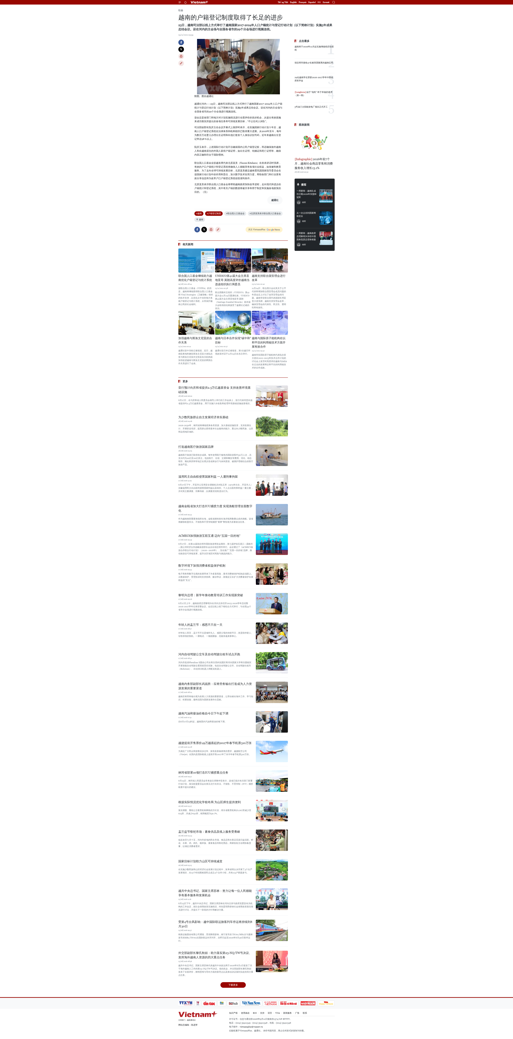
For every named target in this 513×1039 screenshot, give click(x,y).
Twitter (181, 49)
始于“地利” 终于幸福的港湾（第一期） (313, 94)
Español (312, 2)
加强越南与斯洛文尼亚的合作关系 (195, 340)
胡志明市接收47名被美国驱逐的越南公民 (314, 62)
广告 (297, 1013)
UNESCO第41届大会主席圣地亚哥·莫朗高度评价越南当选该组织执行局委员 (232, 280)
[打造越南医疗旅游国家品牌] (272, 455)
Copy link (181, 63)
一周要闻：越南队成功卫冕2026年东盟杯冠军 (306, 194)
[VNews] (198, 1003)
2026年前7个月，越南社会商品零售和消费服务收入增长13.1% (314, 163)
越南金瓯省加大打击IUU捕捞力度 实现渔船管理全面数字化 (215, 508)
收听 (304, 202)
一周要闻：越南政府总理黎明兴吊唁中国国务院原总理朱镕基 (306, 236)
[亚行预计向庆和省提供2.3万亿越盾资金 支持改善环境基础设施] (272, 396)
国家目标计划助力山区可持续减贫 (200, 861)
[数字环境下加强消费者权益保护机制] (272, 574)
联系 (305, 1013)
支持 (262, 1013)
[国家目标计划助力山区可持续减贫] (272, 869)
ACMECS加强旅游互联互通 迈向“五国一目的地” (209, 535)
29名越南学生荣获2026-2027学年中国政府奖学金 (314, 79)
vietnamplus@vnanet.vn (251, 1026)
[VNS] (251, 1003)
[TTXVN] (186, 1003)
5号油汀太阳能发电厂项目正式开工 (311, 107)
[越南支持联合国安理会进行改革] (270, 260)
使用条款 (245, 1013)
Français (302, 2)
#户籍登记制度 (214, 213)
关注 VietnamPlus (256, 229)
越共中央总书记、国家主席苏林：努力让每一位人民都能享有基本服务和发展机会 (215, 893)
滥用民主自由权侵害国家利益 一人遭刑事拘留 (208, 476)
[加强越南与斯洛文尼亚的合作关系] (196, 323)
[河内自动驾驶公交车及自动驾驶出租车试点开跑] (272, 662)
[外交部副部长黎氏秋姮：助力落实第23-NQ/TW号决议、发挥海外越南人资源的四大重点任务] (272, 961)
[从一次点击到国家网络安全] (326, 218)
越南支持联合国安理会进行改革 (268, 278)
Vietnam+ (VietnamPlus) (200, 2)
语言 (270, 1013)
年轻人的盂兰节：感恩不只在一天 (200, 624)
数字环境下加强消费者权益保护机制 (201, 565)
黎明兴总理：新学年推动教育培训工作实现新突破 (210, 595)
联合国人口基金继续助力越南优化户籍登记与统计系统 (195, 278)
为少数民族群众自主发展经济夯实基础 (203, 417)
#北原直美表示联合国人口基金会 (265, 213)
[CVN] (270, 1003)
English (293, 2)
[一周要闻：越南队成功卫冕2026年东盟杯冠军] (326, 196)
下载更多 (233, 984)
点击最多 (304, 40)
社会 (180, 10)
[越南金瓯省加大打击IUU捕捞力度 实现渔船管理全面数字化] (272, 514)
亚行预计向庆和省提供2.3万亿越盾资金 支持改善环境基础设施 (214, 390)
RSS (255, 1013)
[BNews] (221, 1003)
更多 (185, 381)
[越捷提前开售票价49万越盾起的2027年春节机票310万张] (272, 751)
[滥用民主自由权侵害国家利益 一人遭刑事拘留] (272, 485)
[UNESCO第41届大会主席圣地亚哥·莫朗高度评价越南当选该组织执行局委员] (233, 260)
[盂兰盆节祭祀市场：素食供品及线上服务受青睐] (272, 840)
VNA (277, 1013)
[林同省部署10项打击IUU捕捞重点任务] (272, 781)
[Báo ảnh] (308, 1003)
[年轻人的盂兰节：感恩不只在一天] (272, 633)
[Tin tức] (209, 1003)
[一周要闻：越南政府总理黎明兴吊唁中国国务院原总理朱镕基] (326, 238)
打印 (181, 56)
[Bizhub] (233, 1003)
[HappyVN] (326, 1003)
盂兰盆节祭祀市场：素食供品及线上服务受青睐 (209, 831)
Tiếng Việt (283, 2)
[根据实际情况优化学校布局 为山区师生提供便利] (272, 810)
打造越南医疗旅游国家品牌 (196, 446)
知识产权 (233, 1013)
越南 (201, 219)
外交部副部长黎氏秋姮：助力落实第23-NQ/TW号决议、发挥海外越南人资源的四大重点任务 (215, 955)
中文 (319, 2)
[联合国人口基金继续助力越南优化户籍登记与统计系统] (196, 260)
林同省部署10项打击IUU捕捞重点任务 (203, 772)
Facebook (181, 42)
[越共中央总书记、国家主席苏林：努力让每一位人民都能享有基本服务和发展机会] (272, 899)
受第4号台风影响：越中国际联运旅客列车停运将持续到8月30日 (215, 924)
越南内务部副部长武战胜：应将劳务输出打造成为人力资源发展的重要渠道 (215, 686)
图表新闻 (304, 124)
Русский (326, 2)
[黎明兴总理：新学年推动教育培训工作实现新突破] (272, 603)
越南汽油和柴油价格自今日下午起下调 (203, 713)
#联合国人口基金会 (235, 213)
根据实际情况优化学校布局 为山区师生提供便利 (209, 802)
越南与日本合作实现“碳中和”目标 (233, 340)
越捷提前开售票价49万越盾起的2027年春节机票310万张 (215, 743)
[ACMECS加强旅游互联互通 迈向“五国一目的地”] (272, 544)
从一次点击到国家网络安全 (306, 214)
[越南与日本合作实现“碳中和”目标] (233, 323)
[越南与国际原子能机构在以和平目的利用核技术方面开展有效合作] (270, 323)
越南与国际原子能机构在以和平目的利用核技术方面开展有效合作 (268, 342)
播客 (303, 184)
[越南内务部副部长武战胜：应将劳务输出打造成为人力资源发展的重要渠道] (272, 692)
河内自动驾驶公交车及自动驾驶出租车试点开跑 (209, 654)
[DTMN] (288, 1003)
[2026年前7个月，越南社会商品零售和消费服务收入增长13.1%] (315, 142)
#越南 (199, 213)
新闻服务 (287, 1013)
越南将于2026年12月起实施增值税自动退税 (314, 48)
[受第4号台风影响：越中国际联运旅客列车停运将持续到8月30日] (272, 930)
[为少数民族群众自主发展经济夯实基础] (272, 425)
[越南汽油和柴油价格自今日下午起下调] (272, 722)
